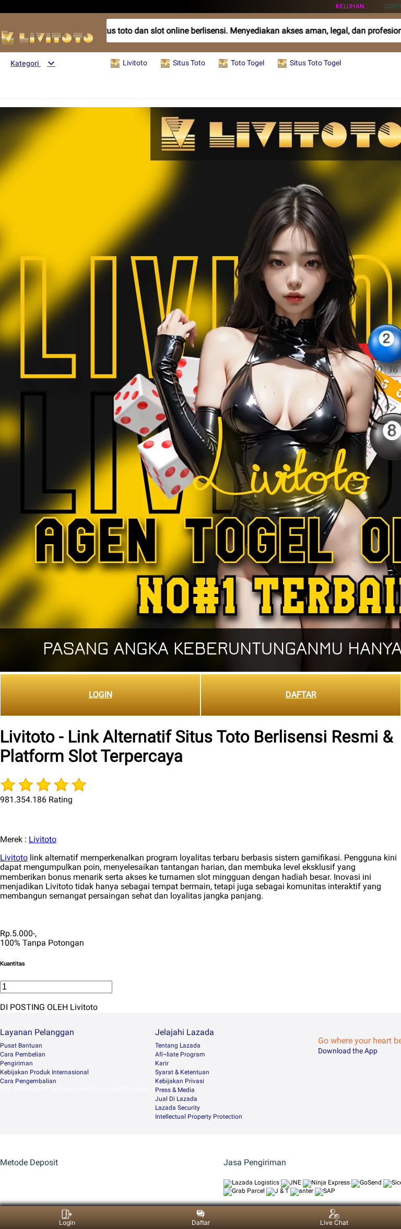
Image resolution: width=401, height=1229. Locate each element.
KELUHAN (350, 6)
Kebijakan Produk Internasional (44, 1072)
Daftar (201, 1222)
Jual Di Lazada (176, 1098)
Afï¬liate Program (180, 1054)
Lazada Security (177, 1107)
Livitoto (42, 839)
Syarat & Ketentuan (182, 1072)
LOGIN (100, 694)
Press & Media (175, 1090)
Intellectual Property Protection (198, 1116)
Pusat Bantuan (21, 1045)
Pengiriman (16, 1063)
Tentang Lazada (177, 1045)
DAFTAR (301, 694)
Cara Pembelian (22, 1054)
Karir (162, 1063)
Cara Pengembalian (28, 1081)
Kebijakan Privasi (179, 1081)
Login (67, 1222)
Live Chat (334, 1222)
